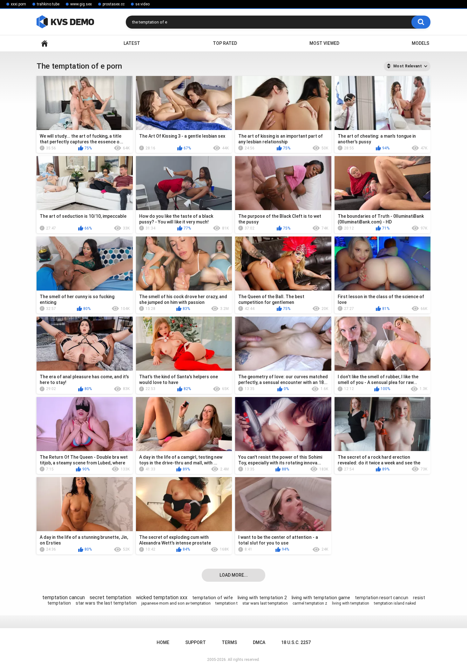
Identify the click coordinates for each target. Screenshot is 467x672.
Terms (229, 642)
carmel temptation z (310, 603)
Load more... (234, 575)
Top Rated (225, 43)
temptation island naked (395, 603)
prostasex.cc (114, 4)
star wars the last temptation (106, 603)
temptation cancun (63, 597)
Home (44, 43)
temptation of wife (212, 597)
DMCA (259, 642)
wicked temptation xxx (161, 597)
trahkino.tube (48, 4)
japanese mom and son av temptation (176, 603)
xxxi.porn (18, 4)
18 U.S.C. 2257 (296, 642)
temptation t (226, 603)
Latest (132, 43)
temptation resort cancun (381, 597)
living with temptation (350, 603)
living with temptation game (321, 597)
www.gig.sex (81, 4)
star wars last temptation (265, 603)
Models (420, 43)
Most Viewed (324, 43)
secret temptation (110, 597)
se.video (142, 4)
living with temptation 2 (262, 597)
